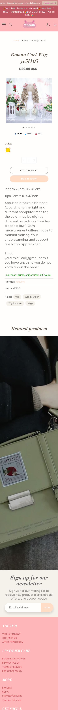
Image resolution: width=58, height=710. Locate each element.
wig (17, 296)
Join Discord (49, 3)
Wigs (30, 303)
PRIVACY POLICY (11, 662)
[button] (23, 127)
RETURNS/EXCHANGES (13, 658)
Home (16, 40)
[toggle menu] (3, 24)
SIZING (5, 691)
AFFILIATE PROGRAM (12, 642)
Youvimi (20, 282)
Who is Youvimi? (11, 633)
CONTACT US (9, 638)
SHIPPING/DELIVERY (12, 695)
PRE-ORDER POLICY (12, 671)
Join (47, 607)
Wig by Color (32, 296)
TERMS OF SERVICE (12, 666)
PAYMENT (7, 687)
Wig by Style (15, 303)
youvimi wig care (11, 700)
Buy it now (29, 178)
